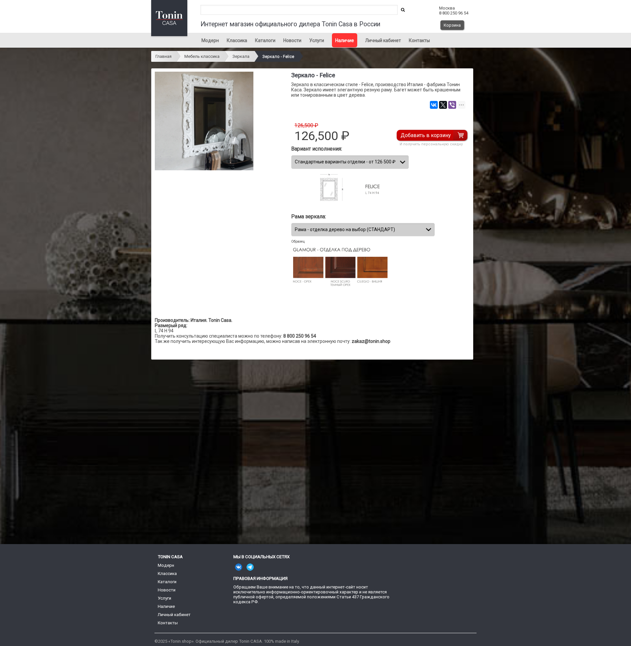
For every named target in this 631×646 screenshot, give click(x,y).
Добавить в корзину (426, 135)
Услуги (316, 40)
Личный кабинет (383, 40)
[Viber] (452, 105)
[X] (443, 105)
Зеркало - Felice (278, 56)
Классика (237, 40)
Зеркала (240, 56)
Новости (292, 40)
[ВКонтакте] (434, 105)
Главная (163, 56)
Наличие (344, 40)
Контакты (419, 40)
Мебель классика (202, 56)
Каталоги (265, 40)
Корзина (452, 25)
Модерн (210, 40)
